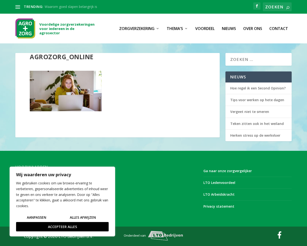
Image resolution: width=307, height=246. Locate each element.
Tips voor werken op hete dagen (257, 100)
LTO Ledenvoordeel (219, 182)
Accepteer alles (62, 226)
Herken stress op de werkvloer (255, 135)
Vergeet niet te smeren (249, 111)
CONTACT (278, 29)
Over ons (252, 29)
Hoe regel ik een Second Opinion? (258, 88)
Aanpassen (36, 217)
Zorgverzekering (136, 29)
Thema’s (175, 29)
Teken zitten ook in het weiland (257, 123)
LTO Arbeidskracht (219, 194)
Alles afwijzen (83, 217)
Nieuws (229, 29)
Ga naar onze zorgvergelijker (227, 171)
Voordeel (205, 29)
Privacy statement (218, 206)
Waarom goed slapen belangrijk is (71, 6)
